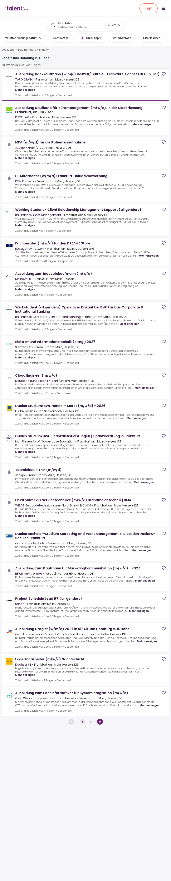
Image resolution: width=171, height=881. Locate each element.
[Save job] (164, 74)
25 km (112, 25)
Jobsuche (8, 50)
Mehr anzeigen (25, 90)
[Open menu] (163, 8)
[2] (100, 722)
